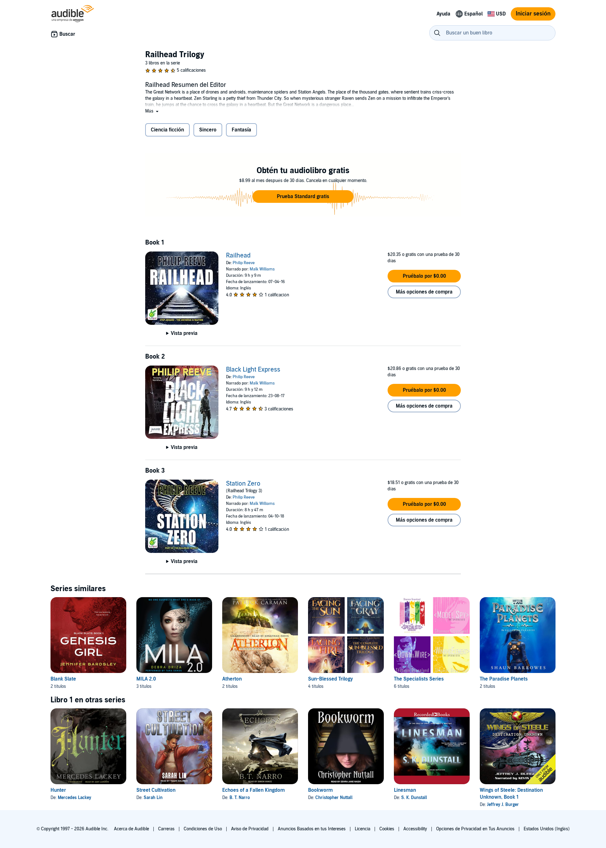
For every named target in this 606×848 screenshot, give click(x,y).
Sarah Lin (153, 797)
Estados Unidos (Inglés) (547, 829)
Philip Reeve (244, 262)
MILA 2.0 (146, 679)
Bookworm (320, 790)
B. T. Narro (239, 797)
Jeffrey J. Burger (503, 804)
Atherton (232, 679)
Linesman (405, 790)
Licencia (362, 829)
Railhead (238, 255)
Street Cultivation (155, 790)
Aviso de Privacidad (250, 829)
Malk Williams (262, 269)
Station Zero (243, 484)
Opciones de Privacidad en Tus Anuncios (475, 829)
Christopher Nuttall (334, 797)
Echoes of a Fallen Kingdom (253, 790)
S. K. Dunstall (414, 797)
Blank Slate (63, 679)
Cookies (386, 829)
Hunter (58, 790)
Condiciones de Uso (203, 829)
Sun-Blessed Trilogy (330, 679)
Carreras (166, 829)
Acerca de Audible (131, 829)
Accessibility (415, 829)
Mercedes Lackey (74, 797)
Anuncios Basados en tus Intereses (312, 829)
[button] (152, 111)
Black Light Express (253, 369)
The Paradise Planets (504, 679)
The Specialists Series (419, 679)
